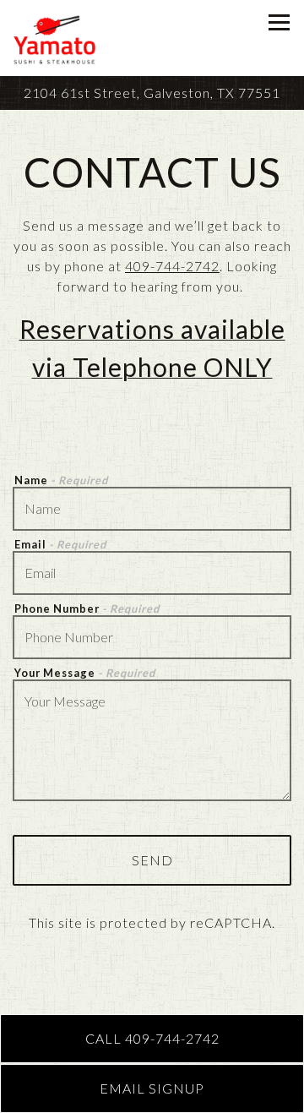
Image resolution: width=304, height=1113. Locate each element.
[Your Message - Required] (152, 740)
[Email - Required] (152, 573)
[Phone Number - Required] (152, 637)
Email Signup (152, 1088)
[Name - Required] (152, 509)
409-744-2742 (172, 266)
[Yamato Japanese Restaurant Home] (60, 38)
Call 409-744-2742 (152, 1038)
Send (152, 860)
